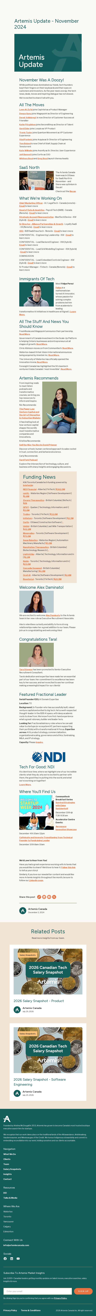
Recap (73, 191)
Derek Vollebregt (27, 117)
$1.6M (26, 496)
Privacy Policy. (60, 1298)
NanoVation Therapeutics (36, 547)
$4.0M (42, 571)
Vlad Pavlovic (26, 139)
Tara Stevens (25, 669)
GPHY (26, 507)
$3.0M (48, 543)
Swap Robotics (30, 540)
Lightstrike (28, 554)
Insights (7, 1174)
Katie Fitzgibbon (27, 124)
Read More (24, 334)
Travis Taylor (25, 132)
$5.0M (26, 510)
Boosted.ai (28, 579)
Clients (6, 1159)
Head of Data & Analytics (31, 210)
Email (22, 206)
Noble (26, 561)
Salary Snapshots (12, 1169)
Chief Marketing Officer (31, 203)
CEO (21, 231)
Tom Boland (25, 143)
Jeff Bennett (25, 154)
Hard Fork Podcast (28, 460)
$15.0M (27, 564)
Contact (7, 1179)
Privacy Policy (10, 1310)
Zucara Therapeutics (33, 500)
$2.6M (68, 575)
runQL (26, 493)
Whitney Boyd (26, 158)
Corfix (26, 522)
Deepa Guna (25, 113)
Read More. (54, 355)
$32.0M (54, 514)
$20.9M (58, 579)
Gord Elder (24, 128)
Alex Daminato (53, 615)
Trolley (26, 514)
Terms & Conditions (30, 1310)
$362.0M (60, 489)
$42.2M (27, 529)
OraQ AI (27, 575)
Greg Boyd (42, 158)
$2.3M (70, 518)
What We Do (9, 1154)
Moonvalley (28, 533)
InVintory (27, 518)
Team (6, 1164)
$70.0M (27, 536)
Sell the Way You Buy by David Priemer (38, 445)
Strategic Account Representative (36, 217)
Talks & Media (10, 1198)
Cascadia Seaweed (32, 568)
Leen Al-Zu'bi (25, 109)
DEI (5, 1193)
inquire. (39, 742)
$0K (25, 503)
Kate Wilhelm (25, 150)
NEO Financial (29, 489)
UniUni (26, 526)
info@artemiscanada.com (16, 1245)
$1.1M (27, 557)
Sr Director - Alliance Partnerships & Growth (41, 224)
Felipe (59, 288)
